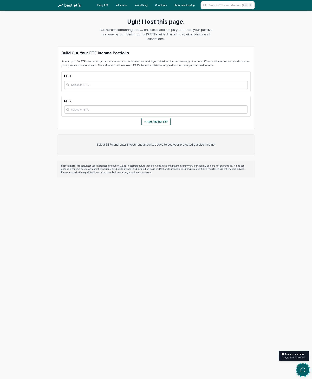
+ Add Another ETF (156, 121)
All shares (121, 5)
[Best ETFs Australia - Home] (69, 5)
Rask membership (185, 5)
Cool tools (161, 5)
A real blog (141, 5)
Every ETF (102, 5)
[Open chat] (302, 369)
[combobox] (228, 5)
